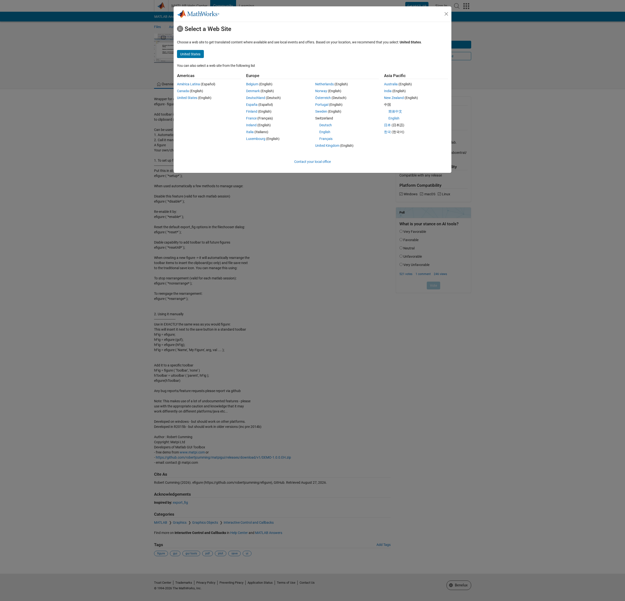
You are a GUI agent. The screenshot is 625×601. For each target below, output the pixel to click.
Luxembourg (255, 139)
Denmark (253, 91)
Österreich (323, 98)
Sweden (321, 111)
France (251, 118)
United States (187, 98)
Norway (321, 91)
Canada (183, 91)
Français (326, 139)
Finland (251, 111)
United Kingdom (327, 146)
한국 (387, 132)
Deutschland (255, 98)
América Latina (188, 84)
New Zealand (394, 98)
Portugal (321, 105)
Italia (250, 132)
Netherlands (324, 84)
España (252, 105)
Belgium (252, 84)
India (388, 91)
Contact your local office (312, 162)
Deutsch (325, 125)
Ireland (251, 125)
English (324, 132)
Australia (391, 84)
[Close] (446, 13)
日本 (387, 125)
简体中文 (395, 111)
